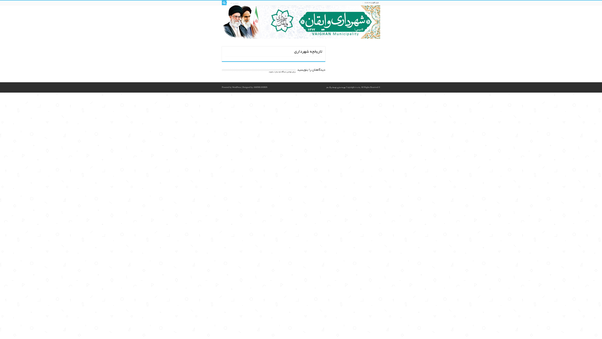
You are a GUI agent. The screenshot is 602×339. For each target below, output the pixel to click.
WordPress (236, 87)
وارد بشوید (273, 72)
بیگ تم (329, 87)
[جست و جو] (224, 2)
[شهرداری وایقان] (301, 22)
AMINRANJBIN (260, 87)
